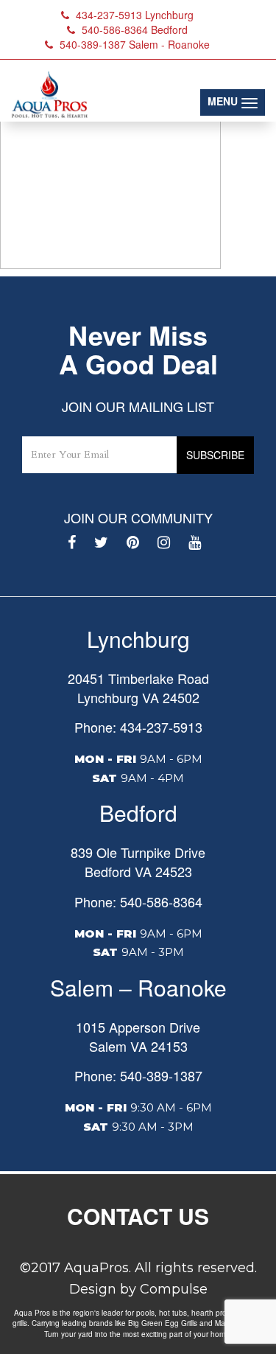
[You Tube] (194, 542)
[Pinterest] (133, 542)
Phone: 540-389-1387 (138, 1075)
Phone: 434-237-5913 (138, 726)
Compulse (174, 1289)
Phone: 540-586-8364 (138, 901)
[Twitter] (101, 542)
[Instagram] (164, 542)
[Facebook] (72, 542)
